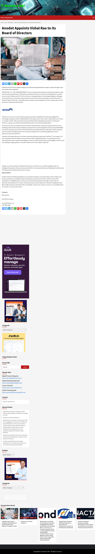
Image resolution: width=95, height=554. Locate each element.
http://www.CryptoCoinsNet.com (12, 387)
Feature (31, 517)
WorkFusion (38, 166)
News (3, 517)
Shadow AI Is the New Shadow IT (11, 417)
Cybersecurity (26, 517)
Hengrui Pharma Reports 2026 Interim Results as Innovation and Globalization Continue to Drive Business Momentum (15, 436)
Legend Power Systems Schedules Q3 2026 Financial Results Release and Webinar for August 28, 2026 (15, 413)
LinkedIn (6, 187)
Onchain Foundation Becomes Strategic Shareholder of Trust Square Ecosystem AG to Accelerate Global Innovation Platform (14, 442)
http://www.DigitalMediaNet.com (12, 383)
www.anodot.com (49, 185)
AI (21, 517)
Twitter (20, 187)
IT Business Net (13, 5)
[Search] (93, 17)
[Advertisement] (63, 7)
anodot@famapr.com (8, 203)
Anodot (30, 92)
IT (35, 517)
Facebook (12, 187)
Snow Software (26, 96)
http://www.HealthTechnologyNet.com (13, 392)
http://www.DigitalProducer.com (11, 378)
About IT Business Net (7, 17)
